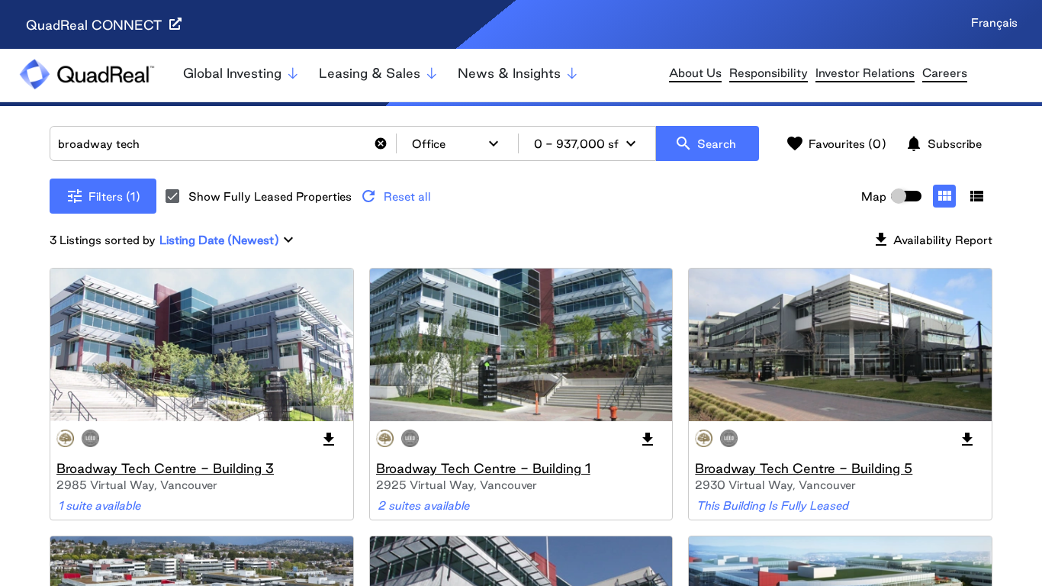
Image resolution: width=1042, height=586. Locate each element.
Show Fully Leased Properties (270, 196)
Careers (944, 72)
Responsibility (768, 72)
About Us (695, 72)
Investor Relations (865, 72)
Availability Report (932, 239)
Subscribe (943, 143)
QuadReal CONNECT (96, 25)
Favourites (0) (836, 143)
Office (457, 143)
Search (705, 143)
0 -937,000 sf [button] (587, 143)
